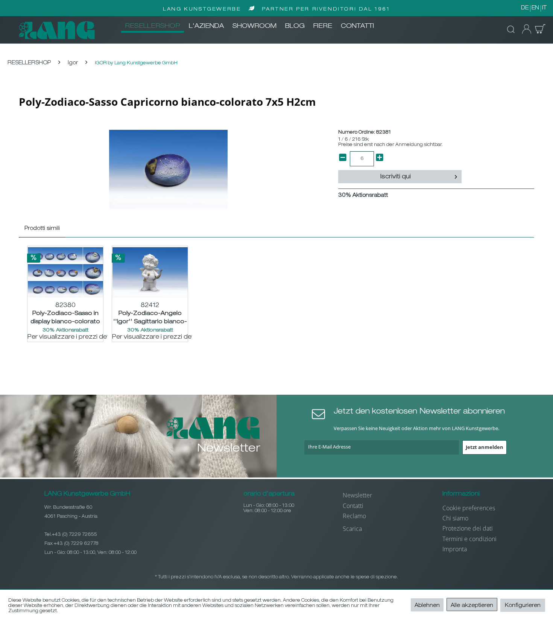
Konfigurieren (523, 605)
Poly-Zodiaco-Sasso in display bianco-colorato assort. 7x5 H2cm (65, 318)
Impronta (454, 549)
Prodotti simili (42, 228)
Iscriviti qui (395, 177)
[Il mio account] (524, 29)
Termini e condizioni (469, 539)
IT (544, 8)
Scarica (352, 529)
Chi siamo (455, 518)
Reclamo (354, 516)
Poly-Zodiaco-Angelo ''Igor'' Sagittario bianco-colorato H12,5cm (150, 318)
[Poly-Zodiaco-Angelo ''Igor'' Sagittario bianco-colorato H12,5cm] (150, 272)
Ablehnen (427, 605)
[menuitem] (152, 27)
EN (535, 8)
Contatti (353, 506)
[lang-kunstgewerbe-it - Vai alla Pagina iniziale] (57, 30)
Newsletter (357, 495)
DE (525, 8)
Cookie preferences (468, 508)
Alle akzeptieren (472, 605)
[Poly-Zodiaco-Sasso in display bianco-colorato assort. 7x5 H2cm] (65, 272)
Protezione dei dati (467, 528)
